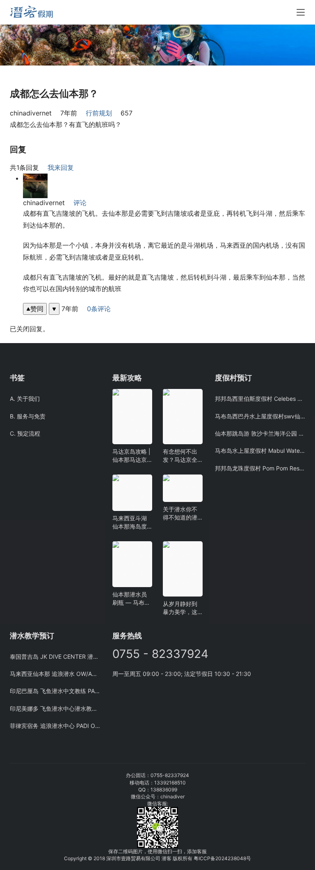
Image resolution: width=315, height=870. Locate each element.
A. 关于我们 (25, 398)
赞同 (36, 309)
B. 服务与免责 (28, 416)
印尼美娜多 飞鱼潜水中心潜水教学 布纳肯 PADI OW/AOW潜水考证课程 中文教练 (55, 708)
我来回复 (61, 167)
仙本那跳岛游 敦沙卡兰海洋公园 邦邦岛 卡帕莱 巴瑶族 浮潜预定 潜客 (260, 433)
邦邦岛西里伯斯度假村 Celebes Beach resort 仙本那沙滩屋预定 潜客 (260, 398)
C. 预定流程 (25, 433)
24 (224, 858)
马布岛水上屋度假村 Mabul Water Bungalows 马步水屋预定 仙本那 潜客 (260, 450)
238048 (237, 858)
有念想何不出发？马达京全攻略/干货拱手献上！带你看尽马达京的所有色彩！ (181, 456)
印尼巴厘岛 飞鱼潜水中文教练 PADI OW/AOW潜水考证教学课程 (55, 690)
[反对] (54, 309)
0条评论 (99, 309)
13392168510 (170, 783)
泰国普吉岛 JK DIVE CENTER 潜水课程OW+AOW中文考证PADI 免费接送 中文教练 (55, 656)
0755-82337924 (170, 775)
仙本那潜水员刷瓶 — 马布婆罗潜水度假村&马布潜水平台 (131, 599)
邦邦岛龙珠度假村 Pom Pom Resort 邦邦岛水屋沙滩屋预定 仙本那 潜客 (260, 468)
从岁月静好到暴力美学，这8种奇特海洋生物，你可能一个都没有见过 (182, 608)
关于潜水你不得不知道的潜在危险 (180, 514)
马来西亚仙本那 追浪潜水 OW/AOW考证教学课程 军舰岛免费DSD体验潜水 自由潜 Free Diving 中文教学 (55, 673)
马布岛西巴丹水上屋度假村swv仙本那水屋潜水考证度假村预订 (260, 416)
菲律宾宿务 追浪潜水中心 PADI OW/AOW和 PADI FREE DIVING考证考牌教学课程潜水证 (55, 725)
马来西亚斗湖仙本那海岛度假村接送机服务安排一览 (129, 523)
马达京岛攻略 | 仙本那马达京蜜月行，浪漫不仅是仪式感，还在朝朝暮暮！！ (131, 456)
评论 (80, 203)
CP (206, 858)
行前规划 (99, 113)
